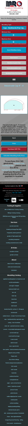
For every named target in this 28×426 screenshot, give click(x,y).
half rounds (14, 369)
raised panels (14, 399)
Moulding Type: (6, 25)
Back (14, 138)
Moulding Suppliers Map (14, 63)
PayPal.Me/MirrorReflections (11, 170)
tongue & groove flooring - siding (14, 420)
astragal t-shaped (14, 285)
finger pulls (14, 356)
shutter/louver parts (14, 410)
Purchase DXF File (14, 149)
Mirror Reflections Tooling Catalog (14, 209)
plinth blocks (14, 393)
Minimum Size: (6, 32)
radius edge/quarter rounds (14, 396)
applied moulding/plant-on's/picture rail (14, 279)
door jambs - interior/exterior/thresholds (14, 349)
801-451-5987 (16, 192)
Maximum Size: (6, 39)
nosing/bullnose (14, 379)
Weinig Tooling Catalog (14, 213)
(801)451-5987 (14, 14)
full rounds (14, 366)
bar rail (14, 292)
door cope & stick (14, 346)
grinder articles (14, 254)
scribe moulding (14, 403)
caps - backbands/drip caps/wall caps (14, 319)
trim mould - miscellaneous (14, 423)
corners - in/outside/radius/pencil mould (14, 329)
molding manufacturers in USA (14, 242)
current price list (14, 226)
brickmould (14, 312)
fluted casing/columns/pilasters (14, 363)
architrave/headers (14, 282)
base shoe (14, 299)
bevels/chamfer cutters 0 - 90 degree (14, 309)
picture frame (14, 389)
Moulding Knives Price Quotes (14, 73)
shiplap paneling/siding (14, 406)
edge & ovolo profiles (14, 352)
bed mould (14, 305)
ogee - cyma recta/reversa (14, 383)
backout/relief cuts (14, 289)
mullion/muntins (14, 376)
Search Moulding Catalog (14, 50)
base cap (14, 295)
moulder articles (14, 251)
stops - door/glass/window (14, 416)
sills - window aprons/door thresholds (14, 413)
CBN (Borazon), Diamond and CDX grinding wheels (14, 216)
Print (14, 143)
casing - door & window (14, 322)
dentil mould (14, 342)
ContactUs (6, 200)
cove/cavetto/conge (14, 336)
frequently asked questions (14, 232)
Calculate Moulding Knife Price (14, 155)
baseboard (14, 302)
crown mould (14, 339)
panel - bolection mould (14, 386)
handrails (14, 373)
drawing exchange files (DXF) (14, 229)
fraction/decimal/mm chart (14, 68)
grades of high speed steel (14, 236)
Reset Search (14, 57)
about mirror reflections (14, 263)
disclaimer (14, 270)
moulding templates (14, 239)
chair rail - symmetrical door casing (14, 326)
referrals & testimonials (14, 267)
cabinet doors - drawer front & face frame (14, 316)
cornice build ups (14, 332)
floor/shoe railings (14, 359)
